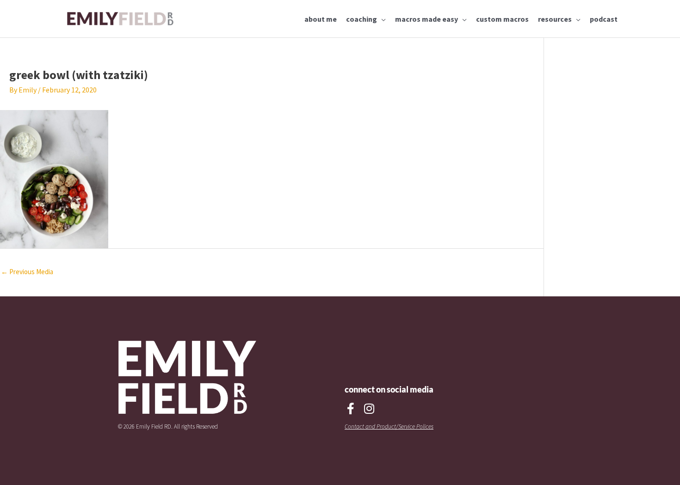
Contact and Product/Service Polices (389, 426)
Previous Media (27, 271)
